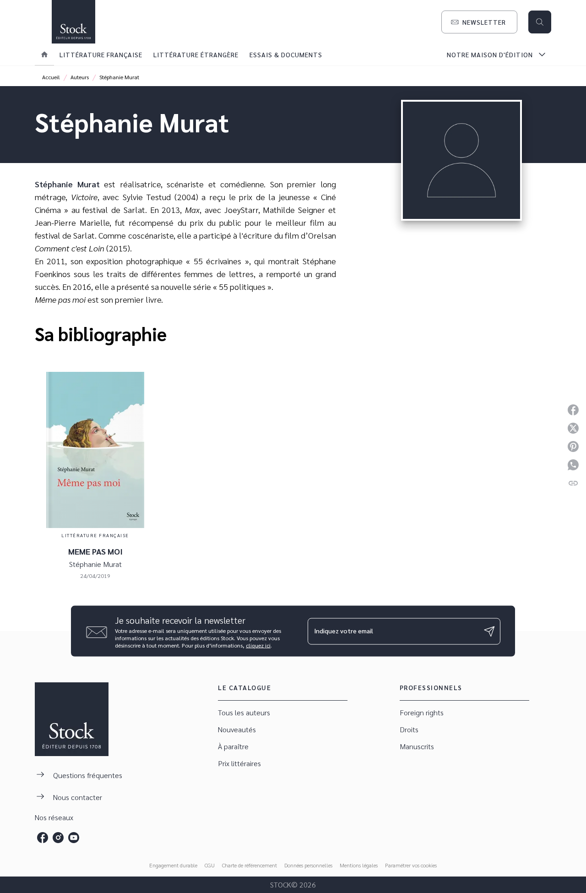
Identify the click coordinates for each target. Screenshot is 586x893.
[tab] (44, 54)
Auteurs (80, 77)
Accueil (51, 77)
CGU (210, 865)
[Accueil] (73, 22)
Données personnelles (308, 865)
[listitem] (42, 837)
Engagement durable (173, 865)
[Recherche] (539, 22)
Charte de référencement (249, 865)
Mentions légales (359, 865)
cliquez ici (258, 645)
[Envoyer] (489, 631)
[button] (479, 22)
